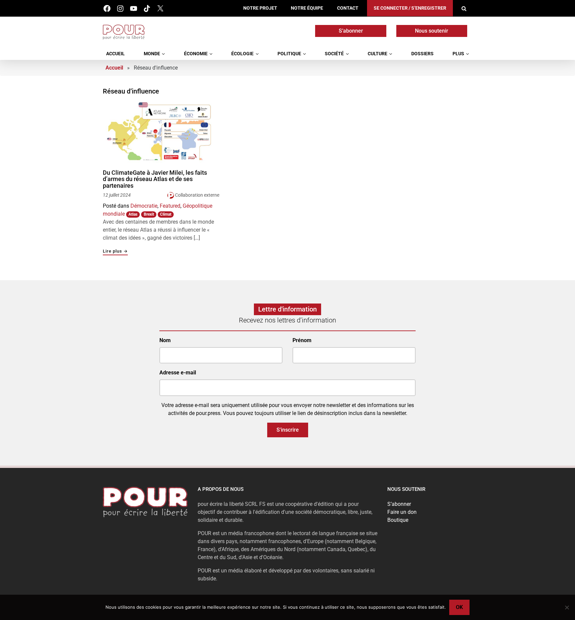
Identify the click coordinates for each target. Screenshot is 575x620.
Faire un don (402, 512)
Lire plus (115, 251)
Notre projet (260, 8)
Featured (170, 206)
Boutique (397, 520)
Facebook (107, 8)
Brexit (149, 214)
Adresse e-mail (177, 372)
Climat (165, 214)
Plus (458, 54)
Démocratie (143, 206)
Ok (459, 607)
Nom (165, 340)
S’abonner (351, 31)
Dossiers (422, 54)
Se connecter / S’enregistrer (410, 8)
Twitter (160, 8)
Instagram (120, 8)
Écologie (242, 54)
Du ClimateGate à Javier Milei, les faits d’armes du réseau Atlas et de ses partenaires (155, 179)
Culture (377, 54)
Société (334, 54)
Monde (152, 54)
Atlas (132, 214)
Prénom (301, 340)
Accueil (115, 54)
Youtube (133, 8)
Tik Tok (147, 8)
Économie (196, 54)
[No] (566, 607)
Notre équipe (307, 8)
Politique (289, 54)
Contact (347, 8)
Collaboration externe (197, 195)
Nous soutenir (431, 31)
